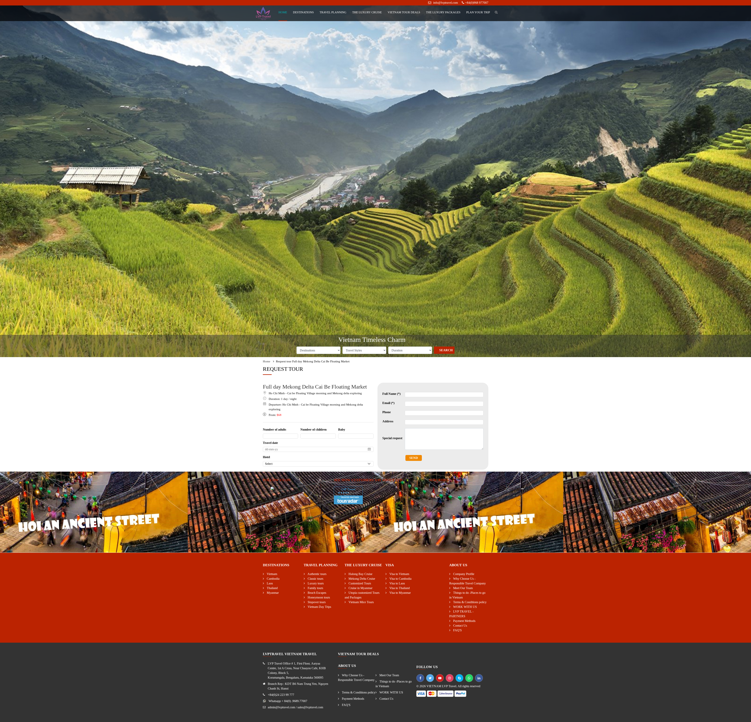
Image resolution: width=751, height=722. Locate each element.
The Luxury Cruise (367, 12)
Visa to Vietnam (399, 574)
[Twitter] (430, 678)
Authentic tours (316, 574)
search (446, 350)
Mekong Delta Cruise (361, 578)
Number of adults (274, 429)
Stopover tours (316, 602)
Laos (269, 583)
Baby (341, 429)
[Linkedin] (479, 678)
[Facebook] (420, 678)
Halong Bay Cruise (360, 574)
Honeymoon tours (318, 597)
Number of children (313, 429)
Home (282, 12)
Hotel (266, 457)
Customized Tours (359, 583)
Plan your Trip (478, 12)
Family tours (315, 588)
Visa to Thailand (399, 588)
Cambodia (272, 578)
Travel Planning (333, 12)
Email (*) (388, 403)
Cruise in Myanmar (360, 588)
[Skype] (459, 678)
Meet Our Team (462, 588)
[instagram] (450, 678)
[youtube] (440, 678)
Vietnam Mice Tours (361, 602)
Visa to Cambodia (400, 578)
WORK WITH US (464, 606)
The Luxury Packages (443, 12)
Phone (386, 412)
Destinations (303, 12)
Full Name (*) (391, 393)
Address (387, 421)
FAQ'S (457, 630)
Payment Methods (463, 621)
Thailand (272, 588)
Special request (392, 438)
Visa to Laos (397, 583)
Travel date (270, 442)
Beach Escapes (316, 592)
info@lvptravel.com (445, 2)
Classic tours (315, 578)
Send (413, 458)
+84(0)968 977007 (476, 2)
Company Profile (463, 574)
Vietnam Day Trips (319, 606)
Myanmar (272, 592)
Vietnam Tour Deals (404, 12)
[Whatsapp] (469, 678)
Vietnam (271, 574)
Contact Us (459, 625)
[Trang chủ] (263, 13)
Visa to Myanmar (400, 592)
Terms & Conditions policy (469, 602)
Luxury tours (315, 583)
